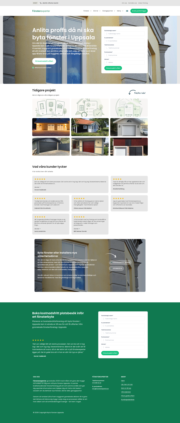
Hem (123, 381)
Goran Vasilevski (40, 356)
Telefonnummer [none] (109, 45)
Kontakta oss (132, 3)
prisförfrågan (139, 11)
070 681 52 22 (96, 383)
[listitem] (51, 108)
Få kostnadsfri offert (44, 61)
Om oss (124, 3)
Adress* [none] (106, 59)
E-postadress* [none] (108, 38)
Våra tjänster (126, 392)
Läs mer (36, 187)
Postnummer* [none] (108, 52)
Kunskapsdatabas (127, 399)
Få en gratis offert (127, 396)
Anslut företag (143, 3)
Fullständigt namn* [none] (110, 30)
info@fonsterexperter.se (100, 389)
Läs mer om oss (127, 384)
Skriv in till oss (126, 388)
